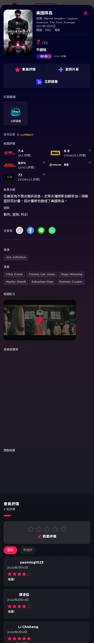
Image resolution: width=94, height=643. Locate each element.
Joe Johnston (16, 257)
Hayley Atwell (16, 281)
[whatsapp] (52, 231)
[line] (41, 231)
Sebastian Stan (42, 281)
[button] (16, 113)
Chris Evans (14, 274)
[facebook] (30, 231)
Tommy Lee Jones (42, 274)
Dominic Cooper (70, 281)
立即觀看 (51, 82)
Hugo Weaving (71, 274)
